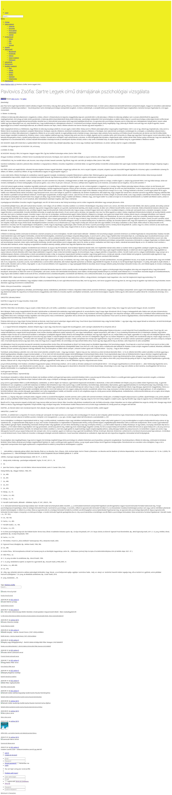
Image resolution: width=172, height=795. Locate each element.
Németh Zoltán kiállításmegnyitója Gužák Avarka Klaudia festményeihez (21, 697)
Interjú (11, 56)
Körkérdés (12, 54)
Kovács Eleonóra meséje (7, 626)
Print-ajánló (13, 30)
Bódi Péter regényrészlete (8, 687)
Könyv (11, 39)
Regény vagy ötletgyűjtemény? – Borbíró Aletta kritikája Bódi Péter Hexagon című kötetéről (26, 646)
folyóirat (8, 84)
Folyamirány (13, 79)
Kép (10, 41)
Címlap (7, 22)
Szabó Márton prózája (7, 605)
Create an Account (11, 755)
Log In (7, 753)
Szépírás (11, 26)
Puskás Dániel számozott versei (10, 656)
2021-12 (13, 84)
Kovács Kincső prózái (7, 595)
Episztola (12, 28)
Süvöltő (7, 47)
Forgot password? (11, 763)
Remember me (24, 763)
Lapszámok (8, 62)
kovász (11, 75)
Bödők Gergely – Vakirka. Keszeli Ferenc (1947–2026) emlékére (18, 636)
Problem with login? (11, 773)
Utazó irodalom (14, 58)
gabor (24, 99)
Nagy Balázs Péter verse (8, 666)
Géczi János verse (6, 717)
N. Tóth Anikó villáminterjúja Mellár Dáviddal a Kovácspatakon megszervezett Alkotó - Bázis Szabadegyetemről (32, 616)
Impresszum (9, 81)
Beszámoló (12, 51)
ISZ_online (14, 600)
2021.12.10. (15, 99)
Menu (3, 19)
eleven (11, 72)
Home (3, 84)
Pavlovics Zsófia (10, 585)
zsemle (11, 35)
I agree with (11, 781)
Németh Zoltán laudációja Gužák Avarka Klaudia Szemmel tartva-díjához (21, 707)
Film (10, 43)
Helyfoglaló (12, 33)
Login (6, 13)
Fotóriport (12, 60)
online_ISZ (14, 620)
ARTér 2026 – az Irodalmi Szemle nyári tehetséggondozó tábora (18, 733)
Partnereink (9, 64)
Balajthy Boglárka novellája (8, 676)
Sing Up (7, 783)
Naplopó (11, 77)
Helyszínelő (8, 49)
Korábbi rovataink (11, 66)
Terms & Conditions (22, 781)
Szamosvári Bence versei (8, 743)
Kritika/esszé (9, 37)
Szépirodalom (9, 24)
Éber (10, 68)
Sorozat (11, 45)
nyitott (11, 70)
